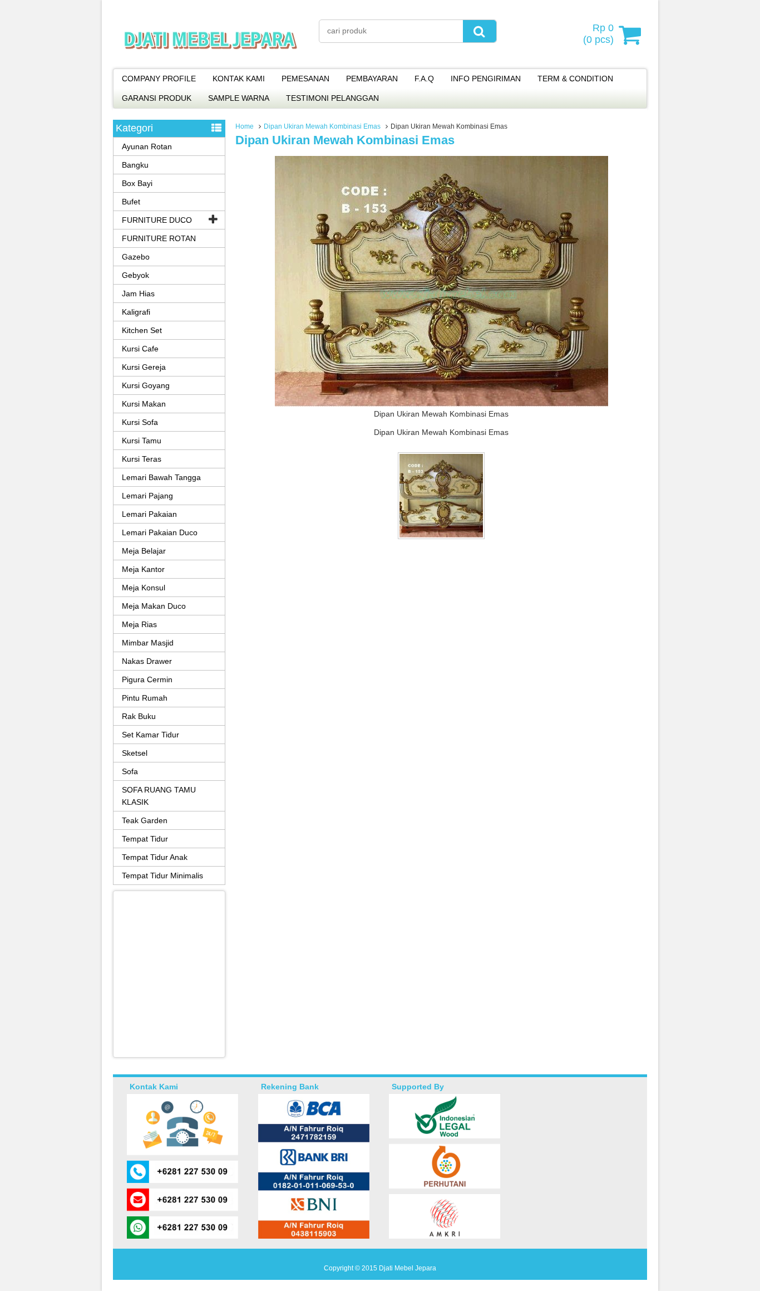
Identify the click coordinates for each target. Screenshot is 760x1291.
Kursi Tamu (141, 440)
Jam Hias (138, 293)
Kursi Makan (144, 403)
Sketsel (134, 753)
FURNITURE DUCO (157, 220)
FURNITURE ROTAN (159, 238)
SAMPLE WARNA (238, 98)
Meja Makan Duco (154, 606)
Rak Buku (139, 716)
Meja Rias (139, 624)
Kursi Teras (141, 458)
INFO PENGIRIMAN (486, 78)
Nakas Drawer (147, 661)
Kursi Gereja (144, 367)
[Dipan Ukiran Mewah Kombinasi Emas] (441, 403)
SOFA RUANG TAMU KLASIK (159, 795)
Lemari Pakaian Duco (160, 532)
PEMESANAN (305, 78)
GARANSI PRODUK (156, 98)
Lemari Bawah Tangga (161, 477)
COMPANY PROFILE (159, 78)
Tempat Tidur (145, 838)
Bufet (131, 201)
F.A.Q (424, 78)
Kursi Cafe (140, 348)
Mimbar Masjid (148, 642)
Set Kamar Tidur (150, 734)
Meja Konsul (143, 587)
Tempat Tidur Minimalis (162, 875)
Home (244, 126)
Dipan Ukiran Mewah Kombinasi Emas (322, 126)
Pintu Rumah (144, 697)
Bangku (135, 164)
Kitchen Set (142, 330)
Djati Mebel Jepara (407, 1268)
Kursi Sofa (140, 422)
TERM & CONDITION (575, 78)
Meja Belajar (144, 550)
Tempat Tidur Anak (154, 857)
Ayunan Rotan (147, 146)
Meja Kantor (143, 569)
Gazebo (136, 256)
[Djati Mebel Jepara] (210, 61)
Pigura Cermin (147, 679)
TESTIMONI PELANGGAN (332, 98)
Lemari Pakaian (149, 514)
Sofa (130, 771)
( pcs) (598, 33)
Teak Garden (144, 820)
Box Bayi (137, 183)
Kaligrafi (136, 311)
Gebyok (135, 275)
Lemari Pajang (147, 495)
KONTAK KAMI (239, 78)
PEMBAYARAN (372, 78)
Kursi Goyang (146, 385)
